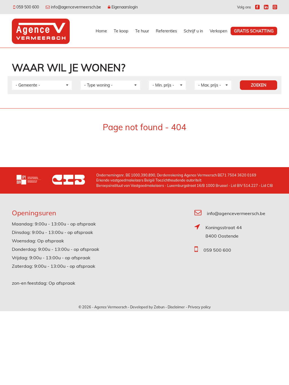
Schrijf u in (193, 31)
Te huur (142, 31)
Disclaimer (176, 307)
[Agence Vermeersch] (41, 31)
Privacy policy (199, 307)
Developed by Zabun (147, 307)
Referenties (166, 31)
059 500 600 (217, 250)
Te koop (121, 31)
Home (101, 31)
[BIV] (34, 180)
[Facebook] (257, 7)
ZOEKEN (258, 85)
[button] (42, 85)
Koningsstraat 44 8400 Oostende (223, 232)
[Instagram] (275, 7)
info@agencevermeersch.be (236, 213)
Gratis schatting (254, 31)
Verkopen (218, 31)
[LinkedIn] (266, 7)
